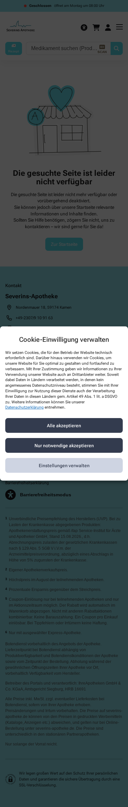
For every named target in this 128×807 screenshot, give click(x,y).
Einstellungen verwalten (64, 465)
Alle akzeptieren (64, 425)
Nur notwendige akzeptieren (64, 445)
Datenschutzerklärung (24, 407)
